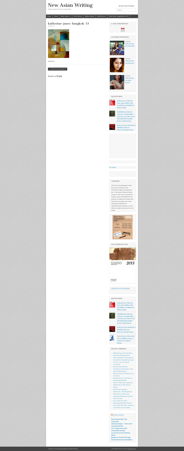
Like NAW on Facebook (120, 288)
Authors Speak (89, 16)
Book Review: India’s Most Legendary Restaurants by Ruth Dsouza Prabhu (123, 396)
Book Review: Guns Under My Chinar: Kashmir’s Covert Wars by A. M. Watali (123, 405)
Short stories (65, 16)
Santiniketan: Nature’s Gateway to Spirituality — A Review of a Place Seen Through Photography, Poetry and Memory (126, 116)
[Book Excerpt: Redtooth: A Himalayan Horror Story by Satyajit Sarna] (112, 127)
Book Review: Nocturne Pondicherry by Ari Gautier (123, 374)
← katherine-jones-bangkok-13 (57, 69)
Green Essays (118, 415)
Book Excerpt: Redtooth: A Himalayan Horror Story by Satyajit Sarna (126, 127)
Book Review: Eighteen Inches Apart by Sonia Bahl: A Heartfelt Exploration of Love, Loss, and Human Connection (123, 360)
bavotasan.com (132, 449)
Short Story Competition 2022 (118, 16)
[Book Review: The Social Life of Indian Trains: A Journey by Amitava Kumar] (112, 338)
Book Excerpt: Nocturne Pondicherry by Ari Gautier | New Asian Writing (123, 369)
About (56, 16)
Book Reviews (101, 16)
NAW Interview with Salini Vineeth (129, 80)
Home (49, 16)
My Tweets (112, 167)
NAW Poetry (78, 16)
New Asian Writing (70, 5)
